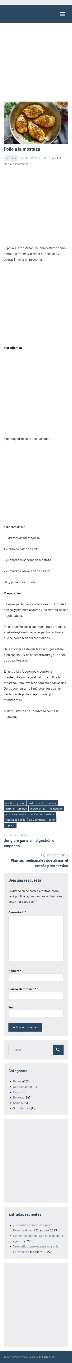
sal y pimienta (37, 819)
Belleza (18, 1081)
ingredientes (37, 808)
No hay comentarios (16, 163)
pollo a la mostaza (15, 814)
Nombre (14, 970)
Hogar (17, 1092)
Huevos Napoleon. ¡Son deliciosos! (36, 1235)
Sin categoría (22, 1108)
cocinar (52, 803)
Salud (17, 1102)
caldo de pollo (36, 803)
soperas (10, 825)
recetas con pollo (15, 819)
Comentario (17, 912)
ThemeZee (48, 1356)
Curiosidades (22, 1086)
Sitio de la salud (51, 158)
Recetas (11, 158)
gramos (22, 808)
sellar (52, 819)
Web (11, 1007)
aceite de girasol (14, 803)
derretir (9, 808)
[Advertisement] (36, 64)
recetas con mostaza (42, 814)
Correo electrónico (22, 989)
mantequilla (56, 808)
